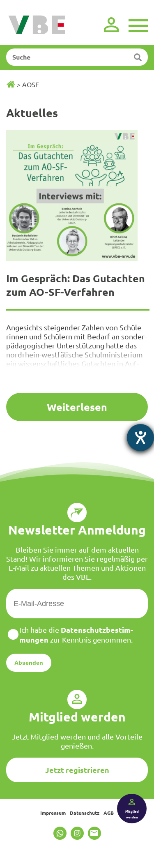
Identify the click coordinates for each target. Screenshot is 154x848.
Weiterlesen (77, 406)
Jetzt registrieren (77, 769)
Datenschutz (84, 812)
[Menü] (138, 24)
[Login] (111, 24)
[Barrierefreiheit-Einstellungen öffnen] (140, 437)
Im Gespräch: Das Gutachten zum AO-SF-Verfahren (75, 285)
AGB (108, 812)
